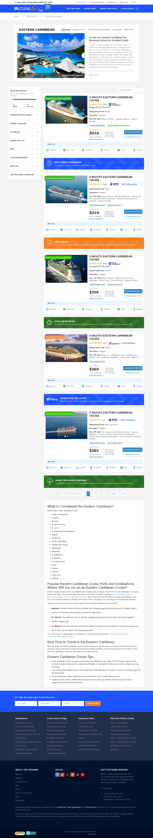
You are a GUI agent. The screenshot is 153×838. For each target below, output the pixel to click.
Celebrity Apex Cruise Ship (120, 730)
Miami (59, 636)
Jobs (17, 785)
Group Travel (81, 2)
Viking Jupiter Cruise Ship (119, 734)
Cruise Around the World (24, 727)
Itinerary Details (133, 137)
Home (16, 16)
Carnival (114, 594)
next (84, 55)
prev (17, 55)
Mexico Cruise (20, 738)
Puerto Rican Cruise (86, 727)
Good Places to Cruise (23, 723)
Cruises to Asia (21, 746)
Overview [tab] (65, 30)
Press (17, 789)
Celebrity (121, 594)
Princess (67, 597)
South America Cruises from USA (27, 734)
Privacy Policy (90, 807)
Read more (93, 75)
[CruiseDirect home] (28, 8)
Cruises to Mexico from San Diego (123, 738)
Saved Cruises (97, 2)
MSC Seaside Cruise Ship (56, 727)
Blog (17, 796)
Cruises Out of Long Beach (89, 742)
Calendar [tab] (116, 30)
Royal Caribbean (80, 597)
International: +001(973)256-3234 (117, 799)
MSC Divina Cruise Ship (55, 738)
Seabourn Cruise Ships (55, 730)
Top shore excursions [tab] (99, 30)
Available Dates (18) (133, 368)
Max (28, 104)
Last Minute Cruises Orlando (89, 749)
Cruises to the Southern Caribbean (28, 742)
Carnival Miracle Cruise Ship (57, 723)
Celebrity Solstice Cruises (56, 753)
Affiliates (19, 778)
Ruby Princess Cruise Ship (56, 734)
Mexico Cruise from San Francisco (123, 742)
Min (14, 104)
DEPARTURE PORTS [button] (108, 9)
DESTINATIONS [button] (73, 9)
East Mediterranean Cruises (25, 730)
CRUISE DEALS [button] (127, 9)
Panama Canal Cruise (23, 753)
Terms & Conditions (23, 793)
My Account (124, 2)
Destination (32, 16)
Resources (19, 800)
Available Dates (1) (133, 132)
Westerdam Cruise (54, 749)
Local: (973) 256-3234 (112, 796)
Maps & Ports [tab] (79, 30)
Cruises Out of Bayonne (88, 723)
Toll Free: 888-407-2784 (113, 793)
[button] (130, 90)
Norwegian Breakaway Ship (57, 742)
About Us (19, 774)
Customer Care (112, 2)
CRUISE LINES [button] (90, 9)
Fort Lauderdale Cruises (88, 746)
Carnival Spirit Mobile (55, 746)
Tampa (111, 634)
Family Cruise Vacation (118, 727)
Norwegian (58, 597)
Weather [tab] (128, 30)
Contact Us (107, 788)
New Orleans (120, 634)
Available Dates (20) (132, 449)
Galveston (69, 636)
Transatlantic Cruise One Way (26, 749)
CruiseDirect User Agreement (68, 807)
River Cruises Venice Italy (88, 730)
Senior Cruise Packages (119, 723)
